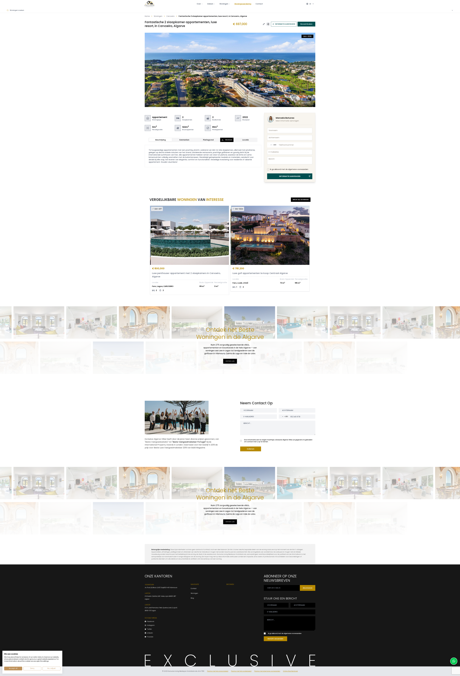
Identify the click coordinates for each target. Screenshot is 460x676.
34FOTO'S (305, 103)
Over (199, 4)
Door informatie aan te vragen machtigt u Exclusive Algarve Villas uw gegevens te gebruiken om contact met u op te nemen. (278, 441)
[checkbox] (268, 169)
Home (147, 16)
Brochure (228, 140)
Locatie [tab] (245, 140)
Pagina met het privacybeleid (217, 671)
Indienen (250, 449)
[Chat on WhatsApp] (453, 661)
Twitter (149, 629)
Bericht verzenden (275, 639)
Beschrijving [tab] (160, 140)
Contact (259, 4)
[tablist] (203, 140)
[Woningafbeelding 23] (177, 104)
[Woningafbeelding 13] (167, 104)
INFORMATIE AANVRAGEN (285, 24)
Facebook (150, 621)
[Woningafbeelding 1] (155, 104)
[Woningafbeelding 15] (169, 104)
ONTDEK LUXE (230, 361)
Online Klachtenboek (290, 671)
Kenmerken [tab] (184, 140)
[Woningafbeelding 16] (170, 104)
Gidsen (210, 4)
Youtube (150, 637)
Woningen (158, 16)
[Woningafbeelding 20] (174, 104)
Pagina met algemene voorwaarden (267, 671)
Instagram (151, 625)
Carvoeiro (170, 16)
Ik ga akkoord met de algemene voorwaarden (289, 169)
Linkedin (150, 633)
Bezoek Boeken (306, 24)
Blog (192, 598)
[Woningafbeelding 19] (173, 104)
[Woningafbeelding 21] (175, 104)
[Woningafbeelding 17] (171, 104)
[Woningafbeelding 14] (168, 104)
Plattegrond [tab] (208, 140)
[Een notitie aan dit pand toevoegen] (263, 24)
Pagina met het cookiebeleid (241, 671)
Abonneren (307, 588)
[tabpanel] (203, 156)
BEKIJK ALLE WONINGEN (301, 200)
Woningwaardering (242, 4)
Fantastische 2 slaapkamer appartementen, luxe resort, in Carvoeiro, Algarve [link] (213, 16)
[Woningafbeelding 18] (172, 104)
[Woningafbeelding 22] (176, 104)
